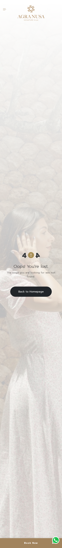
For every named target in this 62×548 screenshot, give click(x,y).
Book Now (31, 543)
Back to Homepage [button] (31, 292)
